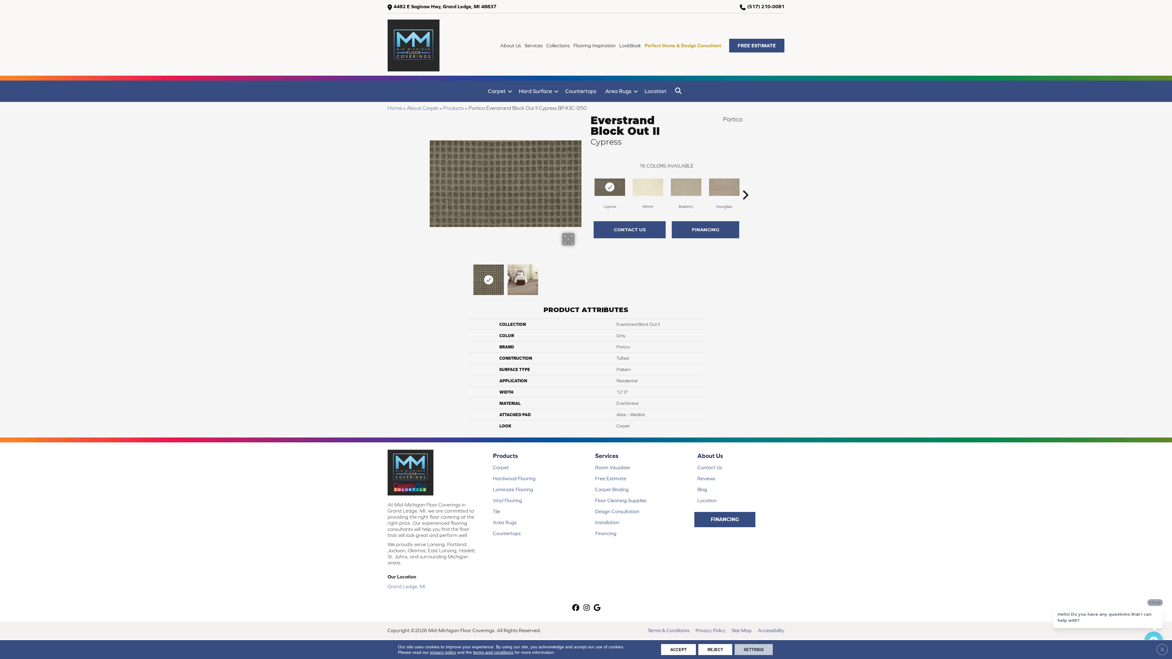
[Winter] (648, 187)
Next (578, 277)
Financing (705, 229)
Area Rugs (618, 91)
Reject (715, 649)
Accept (678, 649)
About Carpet (422, 108)
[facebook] (576, 608)
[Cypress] (610, 187)
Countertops (580, 91)
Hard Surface (535, 91)
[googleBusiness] (597, 608)
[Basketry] (686, 187)
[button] (756, 45)
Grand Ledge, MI (406, 586)
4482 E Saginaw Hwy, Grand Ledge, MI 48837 (444, 6)
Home (395, 108)
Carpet (497, 91)
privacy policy (443, 652)
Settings (754, 649)
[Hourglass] (724, 187)
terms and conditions (493, 652)
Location (655, 91)
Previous (433, 277)
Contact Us (630, 229)
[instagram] (586, 608)
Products (453, 108)
